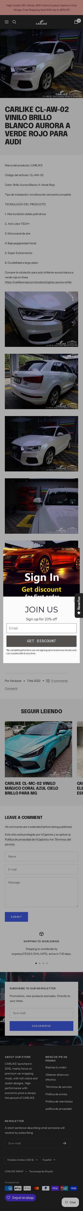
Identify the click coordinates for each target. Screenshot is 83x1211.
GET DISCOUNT (41, 641)
